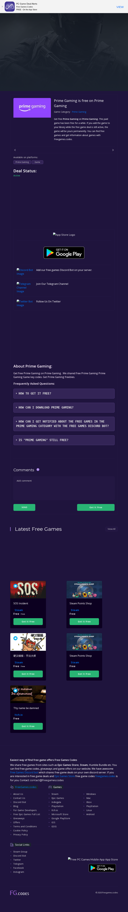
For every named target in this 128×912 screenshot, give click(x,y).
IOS (53, 822)
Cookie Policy (20, 830)
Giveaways (19, 818)
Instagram (18, 871)
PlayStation (92, 806)
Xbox (89, 802)
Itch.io (19, 715)
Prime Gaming (79, 111)
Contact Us (19, 798)
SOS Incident (20, 603)
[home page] (19, 893)
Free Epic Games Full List (26, 814)
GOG (54, 826)
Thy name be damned (26, 708)
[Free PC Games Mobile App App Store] (93, 859)
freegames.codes (105, 776)
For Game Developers (25, 810)
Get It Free (28, 621)
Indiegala (56, 802)
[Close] (2, 6)
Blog (15, 806)
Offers (16, 822)
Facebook (18, 867)
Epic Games (58, 798)
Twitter (17, 859)
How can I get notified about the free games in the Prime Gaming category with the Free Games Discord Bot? (62, 424)
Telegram (18, 863)
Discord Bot (19, 802)
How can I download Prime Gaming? (46, 407)
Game (37, 162)
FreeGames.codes (25, 787)
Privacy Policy (20, 834)
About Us (18, 794)
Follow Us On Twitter (48, 301)
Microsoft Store (60, 814)
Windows (91, 794)
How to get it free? (35, 393)
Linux (89, 810)
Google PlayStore (61, 818)
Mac (88, 798)
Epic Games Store (64, 776)
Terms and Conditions (25, 826)
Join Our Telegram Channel (52, 284)
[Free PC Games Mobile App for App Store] (64, 234)
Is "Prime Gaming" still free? (43, 440)
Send (24, 507)
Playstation (57, 806)
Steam (19, 610)
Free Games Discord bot (24, 772)
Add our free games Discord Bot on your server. (64, 270)
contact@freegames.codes (47, 780)
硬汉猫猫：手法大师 (24, 655)
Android (90, 814)
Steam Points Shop (81, 603)
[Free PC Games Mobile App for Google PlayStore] (64, 253)
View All (111, 529)
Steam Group (20, 851)
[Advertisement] (64, 69)
